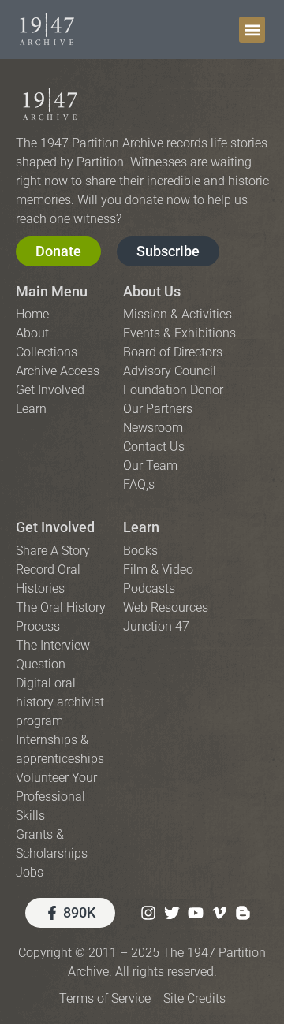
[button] (252, 30)
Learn (141, 527)
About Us (152, 291)
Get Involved (55, 527)
